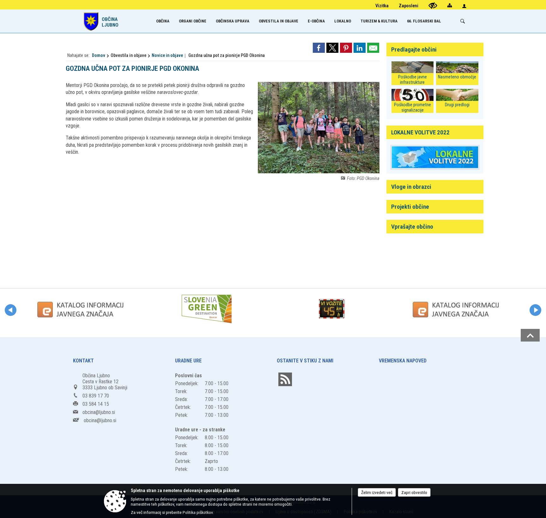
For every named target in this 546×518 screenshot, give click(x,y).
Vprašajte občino (412, 226)
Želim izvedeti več (376, 492)
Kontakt (83, 361)
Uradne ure (188, 361)
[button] (10, 310)
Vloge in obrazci (411, 186)
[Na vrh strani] (530, 335)
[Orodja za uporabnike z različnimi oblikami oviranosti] (432, 5)
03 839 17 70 (95, 396)
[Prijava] (464, 5)
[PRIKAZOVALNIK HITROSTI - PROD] (331, 309)
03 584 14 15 (95, 404)
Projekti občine (410, 206)
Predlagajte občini (414, 49)
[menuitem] (162, 21)
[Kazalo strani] (449, 5)
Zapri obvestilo (414, 492)
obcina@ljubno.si (98, 412)
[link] (318, 48)
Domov (98, 55)
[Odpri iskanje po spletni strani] (462, 21)
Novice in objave (167, 55)
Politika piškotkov (198, 512)
